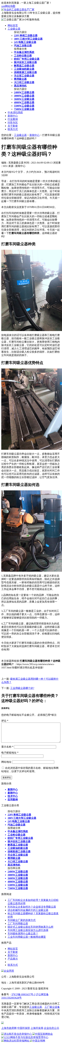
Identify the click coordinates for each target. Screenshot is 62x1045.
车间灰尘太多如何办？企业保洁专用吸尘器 (32, 906)
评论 (4, 720)
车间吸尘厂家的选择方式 (22, 920)
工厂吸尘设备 (52, 1007)
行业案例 (13, 119)
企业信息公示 (51, 1028)
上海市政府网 (9, 1028)
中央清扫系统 (15, 112)
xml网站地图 (8, 6)
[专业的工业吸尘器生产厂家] (17, 9)
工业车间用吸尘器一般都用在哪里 (27, 937)
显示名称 (7, 746)
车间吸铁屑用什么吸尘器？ (23, 933)
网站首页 (13, 25)
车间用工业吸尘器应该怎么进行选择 (28, 930)
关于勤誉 (13, 125)
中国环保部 (23, 1028)
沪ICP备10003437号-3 (23, 994)
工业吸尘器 (14, 28)
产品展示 (13, 958)
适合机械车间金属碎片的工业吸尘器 (28, 910)
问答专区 (13, 122)
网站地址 (6, 762)
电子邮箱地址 (9, 752)
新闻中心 (13, 115)
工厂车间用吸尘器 (18, 923)
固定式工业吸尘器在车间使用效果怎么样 (30, 926)
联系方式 (13, 129)
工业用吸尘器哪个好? (22, 688)
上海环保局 (37, 1028)
